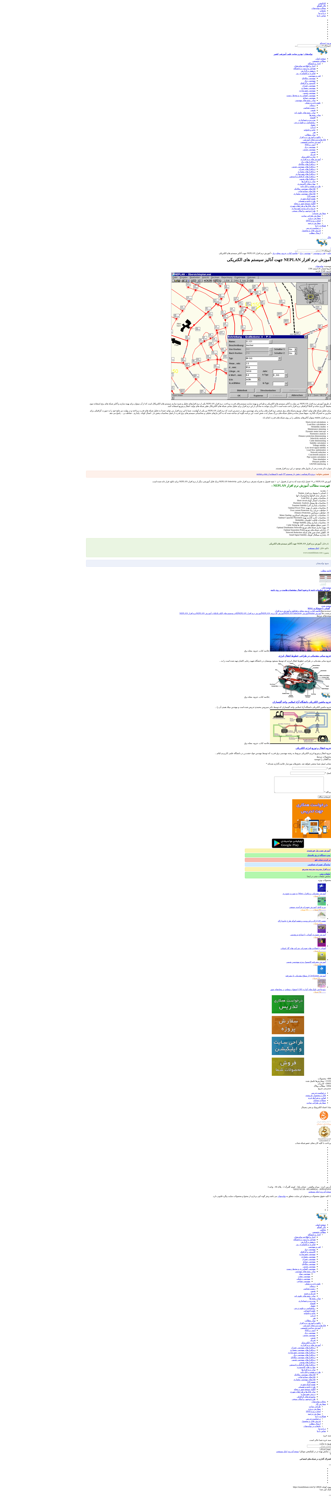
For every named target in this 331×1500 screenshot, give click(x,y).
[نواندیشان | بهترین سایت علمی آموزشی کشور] (322, 246)
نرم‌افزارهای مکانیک (306, 164)
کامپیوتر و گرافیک (307, 83)
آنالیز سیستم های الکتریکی (227, 613)
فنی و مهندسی (314, 76)
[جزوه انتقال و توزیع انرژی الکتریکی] (300, 743)
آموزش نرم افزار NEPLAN (250, 613)
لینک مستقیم (313, 548)
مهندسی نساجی (303, 1281)
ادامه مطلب (326, 571)
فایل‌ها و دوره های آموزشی (314, 140)
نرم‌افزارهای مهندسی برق (304, 1355)
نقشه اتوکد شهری (307, 198)
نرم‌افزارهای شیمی (307, 179)
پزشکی (312, 105)
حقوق (313, 125)
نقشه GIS (311, 196)
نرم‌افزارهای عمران (307, 169)
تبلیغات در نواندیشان (312, 1426)
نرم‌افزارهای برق (308, 162)
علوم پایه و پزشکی (313, 103)
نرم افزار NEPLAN (187, 613)
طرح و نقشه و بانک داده (310, 186)
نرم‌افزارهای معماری (306, 171)
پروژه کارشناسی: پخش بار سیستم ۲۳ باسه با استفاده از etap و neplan (286, 474)
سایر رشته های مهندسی (305, 100)
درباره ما (322, 13)
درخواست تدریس (313, 228)
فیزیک (312, 154)
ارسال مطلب (315, 233)
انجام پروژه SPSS (313, 221)
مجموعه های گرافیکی (306, 1397)
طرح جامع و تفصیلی (306, 201)
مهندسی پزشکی (303, 1279)
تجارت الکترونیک (308, 157)
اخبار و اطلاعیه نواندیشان (304, 66)
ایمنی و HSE (310, 144)
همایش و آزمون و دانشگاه (304, 68)
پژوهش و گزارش (308, 71)
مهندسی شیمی (309, 93)
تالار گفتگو (321, 6)
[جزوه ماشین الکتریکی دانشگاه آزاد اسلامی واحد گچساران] (300, 697)
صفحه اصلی (320, 59)
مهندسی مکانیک (308, 78)
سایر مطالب (310, 135)
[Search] (296, 46)
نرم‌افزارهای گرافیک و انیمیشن (302, 176)
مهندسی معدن (304, 1276)
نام (329, 768)
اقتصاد (312, 117)
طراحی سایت (315, 1406)
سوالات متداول (319, 1100)
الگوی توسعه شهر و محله (304, 203)
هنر (314, 132)
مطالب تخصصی (319, 61)
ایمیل (328, 773)
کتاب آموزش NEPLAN (206, 613)
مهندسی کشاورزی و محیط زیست (301, 95)
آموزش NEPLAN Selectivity (296, 613)
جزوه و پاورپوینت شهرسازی (303, 208)
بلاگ (329, 237)
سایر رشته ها (315, 115)
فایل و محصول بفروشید (316, 1095)
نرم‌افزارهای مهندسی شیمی (303, 167)
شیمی (312, 110)
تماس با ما (321, 15)
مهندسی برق (310, 81)
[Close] (330, 1452)
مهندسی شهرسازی (307, 90)
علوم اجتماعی (309, 1311)
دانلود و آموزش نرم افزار (310, 137)
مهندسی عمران (308, 86)
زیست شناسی (309, 108)
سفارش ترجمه (314, 223)
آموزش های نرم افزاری (310, 159)
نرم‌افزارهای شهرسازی (305, 174)
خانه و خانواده (309, 130)
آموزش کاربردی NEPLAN (273, 613)
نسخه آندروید (325, 1192)
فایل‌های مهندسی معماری (304, 194)
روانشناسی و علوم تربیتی (304, 122)
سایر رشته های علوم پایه (304, 113)
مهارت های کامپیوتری (306, 1367)
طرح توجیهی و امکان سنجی (303, 211)
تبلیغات (323, 11)
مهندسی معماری (308, 88)
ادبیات (312, 127)
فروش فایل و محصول (311, 230)
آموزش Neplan (315, 613)
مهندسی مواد (304, 1274)
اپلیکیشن (322, 3)
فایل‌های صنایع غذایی (306, 191)
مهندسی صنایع (309, 98)
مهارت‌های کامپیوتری (306, 184)
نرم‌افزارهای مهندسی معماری (302, 1350)
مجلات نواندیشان (318, 8)
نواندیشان (282, 1196)
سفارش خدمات (319, 213)
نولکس (323, 1230)
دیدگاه (327, 792)
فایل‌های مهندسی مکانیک (304, 189)
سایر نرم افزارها (308, 181)
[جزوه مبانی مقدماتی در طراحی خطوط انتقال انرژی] (300, 651)
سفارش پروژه (314, 218)
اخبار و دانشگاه (314, 63)
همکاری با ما (320, 225)
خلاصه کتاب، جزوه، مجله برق (285, 253)
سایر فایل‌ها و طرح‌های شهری (302, 206)
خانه (329, 253)
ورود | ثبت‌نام (325, 43)
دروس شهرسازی (308, 1394)
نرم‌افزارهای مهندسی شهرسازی (301, 1352)
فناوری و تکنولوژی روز (305, 73)
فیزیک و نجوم (309, 1293)
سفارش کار (321, 1404)
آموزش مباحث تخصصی (310, 142)
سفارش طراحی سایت (311, 216)
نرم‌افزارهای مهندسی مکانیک (303, 1357)
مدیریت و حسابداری (306, 120)
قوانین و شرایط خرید (317, 1098)
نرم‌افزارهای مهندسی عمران (303, 1347)
